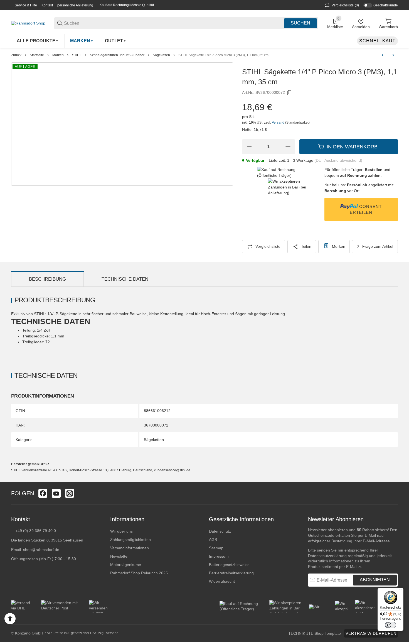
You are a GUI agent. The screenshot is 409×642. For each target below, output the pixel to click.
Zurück (16, 55)
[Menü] (400, 591)
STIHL (77, 55)
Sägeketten (161, 55)
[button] (393, 493)
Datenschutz (220, 531)
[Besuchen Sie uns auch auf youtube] (56, 493)
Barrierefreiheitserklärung (231, 573)
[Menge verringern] (249, 147)
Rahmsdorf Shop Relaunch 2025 (139, 573)
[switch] (390, 625)
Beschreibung (47, 279)
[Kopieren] (289, 92)
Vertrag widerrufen (371, 633)
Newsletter (119, 556)
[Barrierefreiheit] (10, 618)
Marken (58, 55)
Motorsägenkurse (125, 564)
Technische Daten (125, 279)
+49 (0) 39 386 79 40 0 (35, 530)
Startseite (37, 55)
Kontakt (47, 5)
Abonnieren (375, 579)
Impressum (219, 556)
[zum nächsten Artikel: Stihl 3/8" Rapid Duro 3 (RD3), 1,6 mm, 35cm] (393, 55)
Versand (278, 122)
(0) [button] (345, 5)
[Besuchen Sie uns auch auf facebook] (42, 493)
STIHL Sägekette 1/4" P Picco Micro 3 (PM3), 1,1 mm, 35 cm (223, 55)
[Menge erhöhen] (288, 147)
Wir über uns (121, 531)
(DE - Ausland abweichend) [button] (338, 160)
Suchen (300, 23)
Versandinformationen (129, 548)
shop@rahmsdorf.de (41, 549)
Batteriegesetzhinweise (229, 564)
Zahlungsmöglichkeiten (130, 539)
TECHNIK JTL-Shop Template (314, 633)
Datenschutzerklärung (327, 555)
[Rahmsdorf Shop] (28, 23)
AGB (213, 539)
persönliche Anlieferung (75, 5)
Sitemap (216, 548)
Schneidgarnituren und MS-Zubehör (117, 55)
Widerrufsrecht (222, 581)
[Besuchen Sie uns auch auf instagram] (69, 493)
